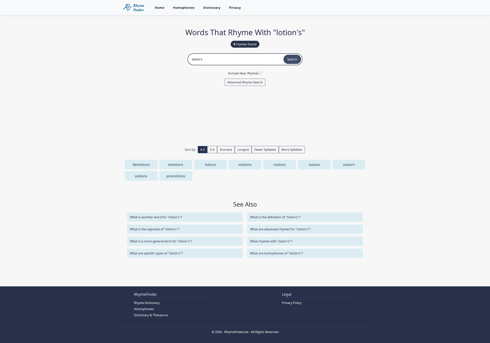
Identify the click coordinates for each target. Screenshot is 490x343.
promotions (176, 176)
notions (280, 164)
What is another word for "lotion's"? (156, 217)
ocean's (349, 164)
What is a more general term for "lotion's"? (161, 241)
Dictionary (211, 8)
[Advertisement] (245, 116)
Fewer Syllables (265, 149)
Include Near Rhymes (243, 73)
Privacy (235, 8)
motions (245, 164)
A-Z (202, 149)
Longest (243, 149)
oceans (314, 164)
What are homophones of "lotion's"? (276, 253)
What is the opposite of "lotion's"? (154, 229)
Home (159, 8)
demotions (141, 164)
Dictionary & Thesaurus (151, 315)
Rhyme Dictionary (147, 303)
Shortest (226, 149)
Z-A (212, 149)
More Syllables (291, 149)
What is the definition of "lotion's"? (275, 217)
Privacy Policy (291, 303)
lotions (210, 164)
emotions (175, 164)
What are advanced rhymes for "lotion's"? (280, 229)
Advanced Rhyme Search (245, 82)
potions (141, 176)
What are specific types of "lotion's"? (156, 253)
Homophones (183, 8)
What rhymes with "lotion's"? (271, 241)
